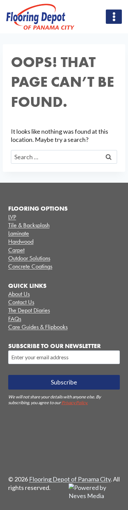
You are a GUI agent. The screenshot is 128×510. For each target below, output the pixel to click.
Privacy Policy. (74, 402)
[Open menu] (114, 16)
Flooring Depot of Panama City (70, 479)
